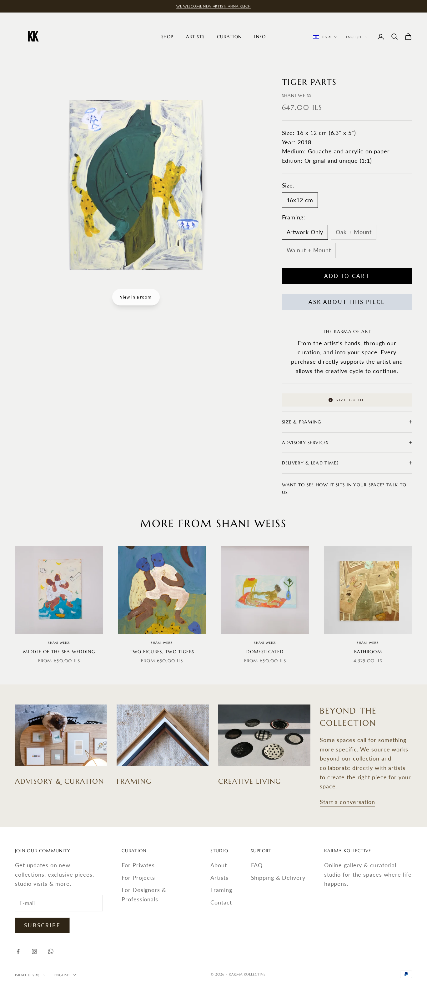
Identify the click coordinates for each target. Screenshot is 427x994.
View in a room (136, 297)
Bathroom (368, 651)
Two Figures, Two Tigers (162, 651)
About (218, 865)
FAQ (257, 865)
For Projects (138, 877)
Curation (229, 36)
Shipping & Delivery (278, 877)
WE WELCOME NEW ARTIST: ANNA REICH (213, 6)
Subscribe (42, 925)
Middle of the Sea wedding (59, 651)
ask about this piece (347, 302)
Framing (221, 889)
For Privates (138, 865)
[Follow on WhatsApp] (51, 951)
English (353, 37)
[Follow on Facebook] (18, 951)
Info (260, 36)
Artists (195, 36)
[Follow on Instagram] (34, 951)
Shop (167, 36)
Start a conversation (347, 801)
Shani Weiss (297, 95)
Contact (221, 902)
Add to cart (347, 276)
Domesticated (265, 651)
